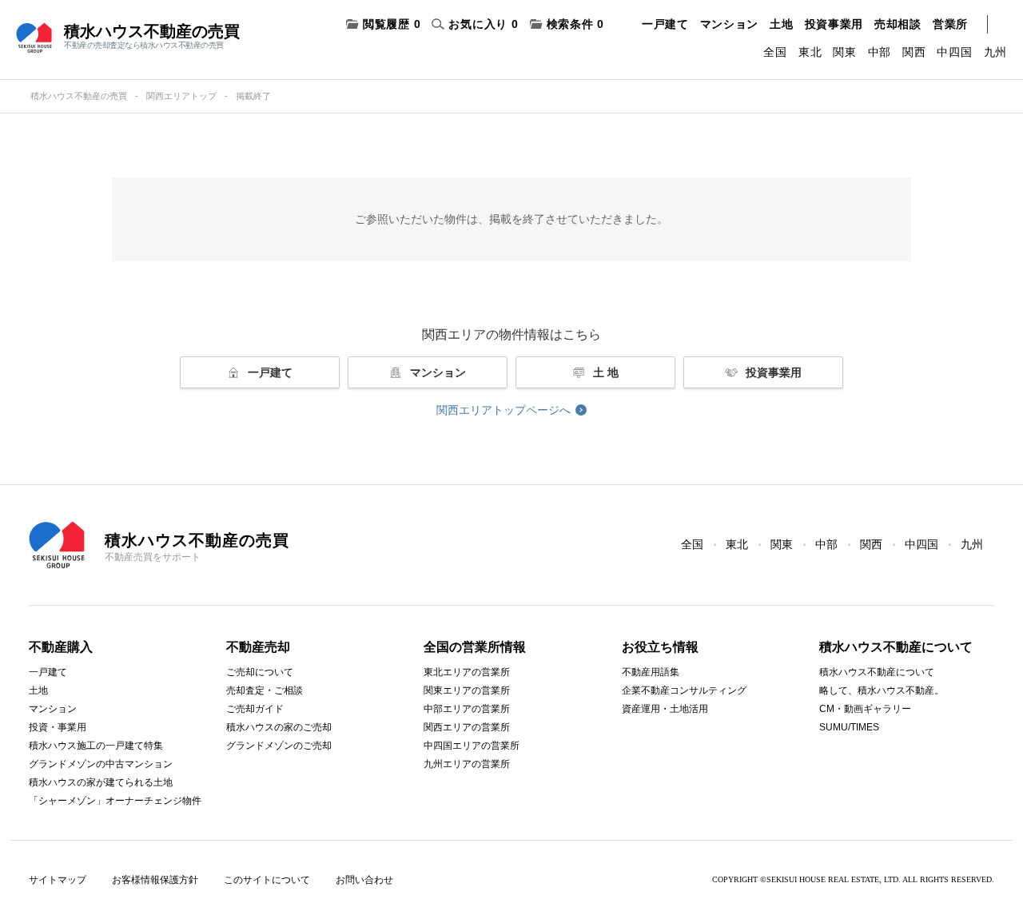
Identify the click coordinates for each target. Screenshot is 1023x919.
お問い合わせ (364, 879)
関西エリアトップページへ (503, 410)
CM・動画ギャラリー (865, 708)
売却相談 (897, 24)
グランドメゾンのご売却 (279, 745)
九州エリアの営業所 (467, 764)
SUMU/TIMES (849, 727)
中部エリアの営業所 (467, 708)
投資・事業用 (57, 727)
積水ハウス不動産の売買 (78, 96)
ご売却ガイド (255, 708)
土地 (781, 24)
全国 (774, 52)
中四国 (954, 52)
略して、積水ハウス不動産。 (881, 690)
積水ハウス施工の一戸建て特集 (96, 745)
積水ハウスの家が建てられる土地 (101, 782)
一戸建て (665, 24)
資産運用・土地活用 (665, 708)
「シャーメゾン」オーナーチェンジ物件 (115, 800)
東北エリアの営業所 (467, 672)
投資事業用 (834, 24)
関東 (844, 52)
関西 (913, 52)
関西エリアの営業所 (467, 727)
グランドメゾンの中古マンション (101, 764)
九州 (995, 52)
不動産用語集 (650, 672)
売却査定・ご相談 (264, 690)
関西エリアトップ (181, 96)
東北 (810, 52)
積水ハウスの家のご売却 (279, 727)
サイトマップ (57, 879)
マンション (729, 24)
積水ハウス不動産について (876, 672)
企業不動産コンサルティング (684, 690)
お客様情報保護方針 (155, 879)
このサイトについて (267, 879)
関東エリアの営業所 (467, 690)
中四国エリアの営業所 (471, 745)
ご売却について (259, 672)
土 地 (606, 372)
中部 (879, 52)
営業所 (950, 24)
